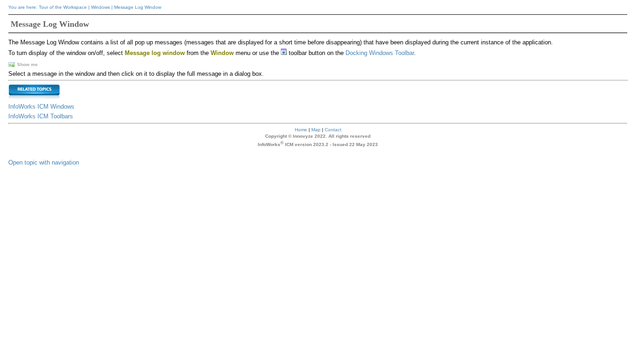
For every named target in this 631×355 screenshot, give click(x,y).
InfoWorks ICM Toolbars (40, 116)
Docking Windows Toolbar (380, 52)
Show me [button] (27, 64)
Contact (333, 129)
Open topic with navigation (43, 162)
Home (301, 129)
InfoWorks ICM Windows (41, 106)
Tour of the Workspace (63, 7)
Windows (100, 7)
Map (316, 129)
